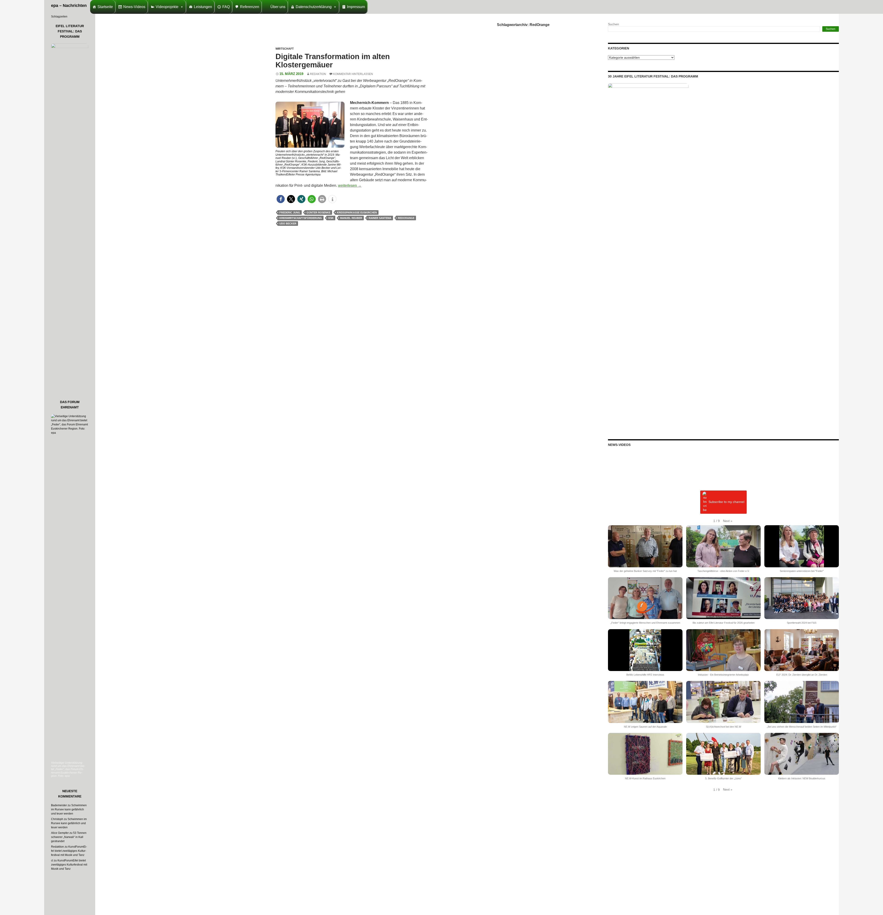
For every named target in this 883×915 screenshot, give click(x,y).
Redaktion (318, 74)
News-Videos (134, 7)
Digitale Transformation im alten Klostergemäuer (332, 60)
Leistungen (203, 7)
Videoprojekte (167, 7)
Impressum (356, 7)
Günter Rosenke (318, 212)
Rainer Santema (380, 218)
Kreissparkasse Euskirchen (357, 212)
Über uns (277, 7)
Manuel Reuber (351, 218)
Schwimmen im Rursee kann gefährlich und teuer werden (69, 809)
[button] (281, 199)
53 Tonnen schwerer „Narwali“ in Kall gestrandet (68, 837)
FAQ (226, 7)
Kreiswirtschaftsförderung (300, 218)
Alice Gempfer (60, 833)
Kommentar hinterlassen (353, 74)
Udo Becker (287, 223)
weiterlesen (349, 185)
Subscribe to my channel (726, 502)
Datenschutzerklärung (314, 7)
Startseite (105, 7)
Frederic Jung (289, 212)
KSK (331, 218)
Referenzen (249, 7)
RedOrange (406, 218)
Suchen (613, 24)
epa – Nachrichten (69, 5)
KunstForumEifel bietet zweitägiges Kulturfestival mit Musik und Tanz (69, 851)
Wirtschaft (284, 48)
